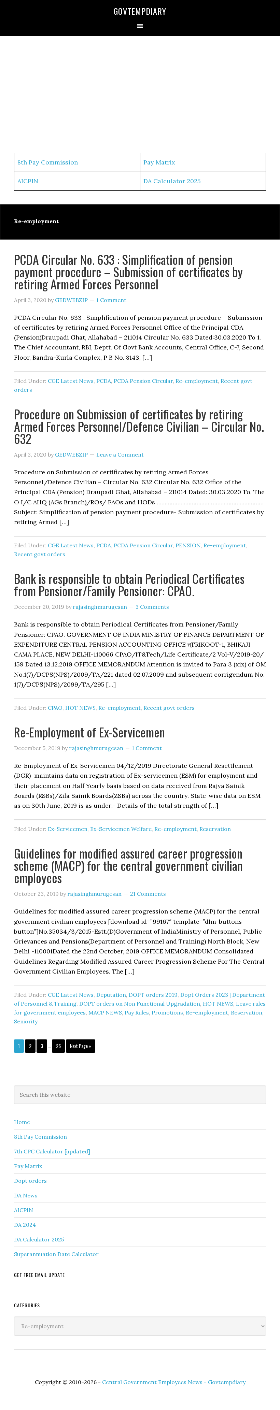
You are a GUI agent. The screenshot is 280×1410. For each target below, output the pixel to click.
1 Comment (111, 300)
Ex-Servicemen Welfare (121, 828)
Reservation (215, 828)
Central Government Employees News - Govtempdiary (174, 1382)
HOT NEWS (80, 707)
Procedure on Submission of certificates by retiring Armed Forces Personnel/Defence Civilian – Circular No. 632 (139, 426)
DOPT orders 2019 (153, 994)
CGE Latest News (71, 380)
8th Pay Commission (47, 162)
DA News (26, 1195)
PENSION (188, 545)
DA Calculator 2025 (172, 181)
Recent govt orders (39, 554)
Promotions (167, 1012)
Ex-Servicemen (67, 828)
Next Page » (80, 1047)
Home (22, 1122)
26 (60, 1045)
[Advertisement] (140, 95)
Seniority (26, 1021)
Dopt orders (30, 1180)
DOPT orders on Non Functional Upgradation (139, 1003)
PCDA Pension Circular (143, 380)
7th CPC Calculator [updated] (52, 1151)
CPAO (55, 707)
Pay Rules (137, 1012)
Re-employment (197, 380)
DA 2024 (25, 1224)
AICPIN (27, 181)
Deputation (111, 994)
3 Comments (152, 606)
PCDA (103, 380)
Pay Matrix (159, 162)
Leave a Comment (120, 454)
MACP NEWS (105, 1012)
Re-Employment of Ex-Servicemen (89, 732)
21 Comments (148, 893)
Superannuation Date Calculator (56, 1254)
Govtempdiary (140, 11)
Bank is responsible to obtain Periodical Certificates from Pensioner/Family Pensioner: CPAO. (129, 584)
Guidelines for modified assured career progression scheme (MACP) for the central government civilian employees (128, 865)
